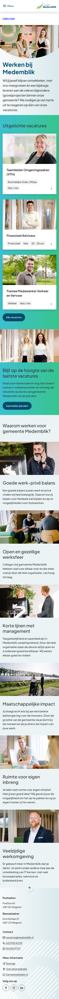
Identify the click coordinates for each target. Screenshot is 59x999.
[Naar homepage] (36, 6)
